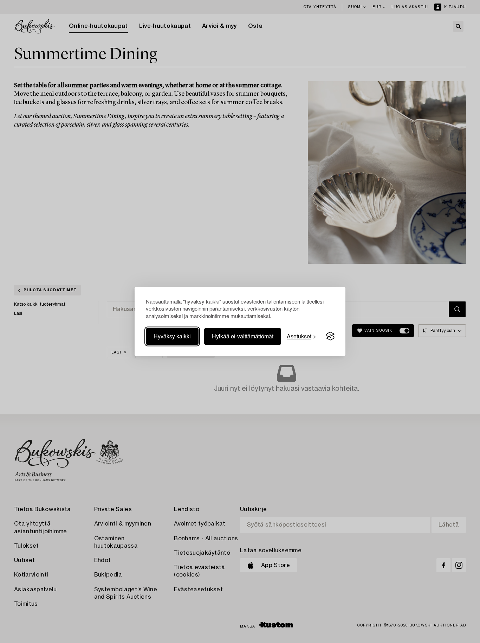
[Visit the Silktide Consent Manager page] (330, 336)
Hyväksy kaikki (172, 336)
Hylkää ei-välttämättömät (242, 336)
